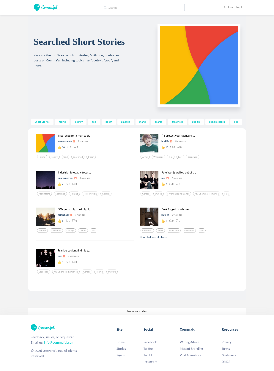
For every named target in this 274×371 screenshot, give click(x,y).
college (70, 230)
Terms (226, 349)
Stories (121, 349)
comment (147, 230)
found (62, 121)
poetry (79, 121)
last (180, 157)
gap (236, 121)
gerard (146, 193)
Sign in (120, 355)
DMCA (226, 362)
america (125, 121)
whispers (158, 157)
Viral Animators (190, 355)
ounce (158, 193)
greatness (177, 121)
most (160, 230)
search (159, 121)
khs (93, 230)
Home (120, 342)
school (42, 230)
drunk (83, 230)
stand (142, 121)
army (145, 157)
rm (170, 157)
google (196, 121)
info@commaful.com (59, 342)
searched (78, 157)
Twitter (148, 349)
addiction (174, 230)
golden (106, 193)
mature (112, 271)
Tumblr (148, 355)
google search (217, 121)
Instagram (150, 362)
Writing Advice (189, 342)
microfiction (90, 193)
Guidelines (229, 355)
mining (74, 193)
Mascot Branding (191, 349)
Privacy (227, 342)
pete (226, 193)
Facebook (150, 342)
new (201, 230)
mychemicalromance (178, 193)
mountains (44, 193)
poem (108, 121)
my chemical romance (207, 193)
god (94, 121)
